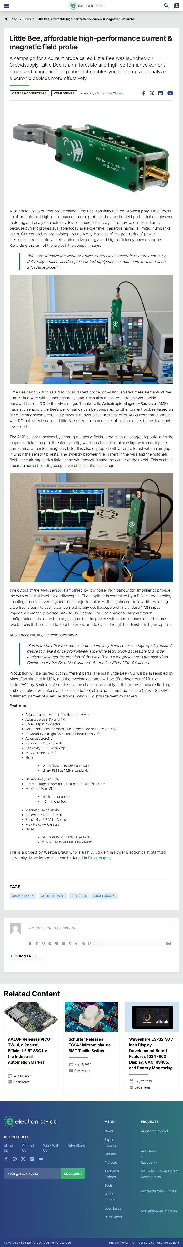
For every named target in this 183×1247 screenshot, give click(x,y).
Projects (110, 1162)
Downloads (112, 1208)
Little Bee (79, 896)
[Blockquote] (70, 943)
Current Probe (53, 896)
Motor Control (157, 1131)
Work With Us (51, 1147)
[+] (96, 943)
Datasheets (113, 1217)
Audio (145, 1131)
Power (151, 1151)
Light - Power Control (163, 1171)
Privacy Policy (119, 1242)
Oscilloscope (105, 896)
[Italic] (36, 943)
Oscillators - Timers (161, 1191)
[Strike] (50, 943)
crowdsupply (23, 896)
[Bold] (30, 943)
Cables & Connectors (29, 93)
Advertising (76, 1145)
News (108, 1131)
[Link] (83, 943)
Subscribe (73, 1174)
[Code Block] (76, 943)
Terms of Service (142, 1242)
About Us (8, 1147)
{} (89, 943)
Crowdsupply (99, 857)
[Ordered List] (56, 943)
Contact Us (28, 1147)
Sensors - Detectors (162, 1211)
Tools (108, 1185)
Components (64, 93)
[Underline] (43, 943)
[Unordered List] (63, 943)
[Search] (166, 5)
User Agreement (168, 1242)
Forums (110, 1154)
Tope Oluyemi (115, 93)
